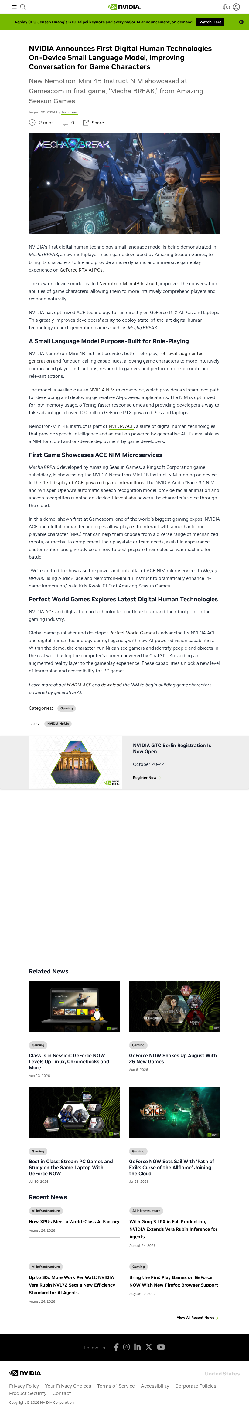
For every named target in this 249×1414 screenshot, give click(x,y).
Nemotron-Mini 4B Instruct (128, 283)
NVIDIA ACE (121, 426)
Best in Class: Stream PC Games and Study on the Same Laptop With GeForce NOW (71, 1167)
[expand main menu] (14, 7)
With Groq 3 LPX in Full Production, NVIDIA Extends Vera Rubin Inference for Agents (173, 1229)
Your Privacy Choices (68, 1386)
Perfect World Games (132, 633)
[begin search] (23, 7)
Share (98, 123)
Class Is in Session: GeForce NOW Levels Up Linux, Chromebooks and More (69, 1061)
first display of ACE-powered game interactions (93, 482)
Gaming (138, 1266)
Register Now (144, 777)
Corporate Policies (195, 1386)
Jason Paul (69, 112)
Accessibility (155, 1386)
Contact (62, 1393)
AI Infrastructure (46, 1211)
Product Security (27, 1393)
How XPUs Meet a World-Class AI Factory (74, 1221)
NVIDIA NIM (102, 390)
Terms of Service (116, 1386)
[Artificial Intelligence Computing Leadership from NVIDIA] (124, 7)
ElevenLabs (124, 498)
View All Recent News (195, 1317)
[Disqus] (124, 873)
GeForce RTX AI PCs (81, 270)
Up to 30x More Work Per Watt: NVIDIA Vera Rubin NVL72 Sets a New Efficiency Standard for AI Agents (72, 1284)
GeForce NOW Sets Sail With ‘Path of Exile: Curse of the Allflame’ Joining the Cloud (171, 1167)
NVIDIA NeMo (58, 724)
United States (222, 1373)
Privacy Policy (24, 1386)
